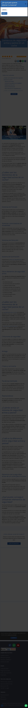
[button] (26, 705)
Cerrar (4, 9)
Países (4, 13)
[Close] (25, 4)
